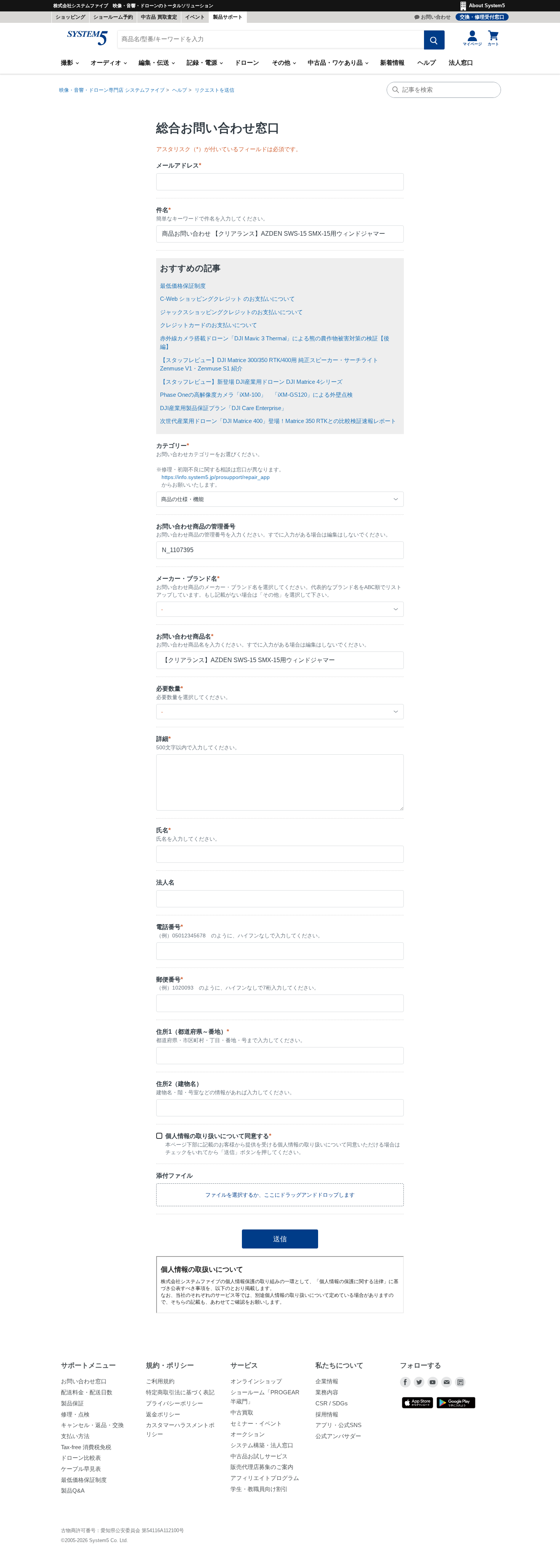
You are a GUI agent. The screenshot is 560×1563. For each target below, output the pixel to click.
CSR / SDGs (331, 1403)
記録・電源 (203, 62)
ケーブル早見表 (81, 1469)
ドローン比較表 (81, 1457)
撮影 (68, 62)
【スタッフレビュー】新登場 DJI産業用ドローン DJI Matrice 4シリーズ (251, 381)
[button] (280, 1194)
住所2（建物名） (179, 1084)
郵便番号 (169, 979)
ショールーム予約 (113, 17)
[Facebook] (405, 1382)
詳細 (163, 739)
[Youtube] (432, 1382)
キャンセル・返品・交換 (92, 1425)
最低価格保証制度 (183, 286)
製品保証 (72, 1403)
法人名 (165, 882)
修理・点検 (75, 1414)
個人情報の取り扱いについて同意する (218, 1136)
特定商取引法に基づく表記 (180, 1392)
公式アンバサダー (338, 1436)
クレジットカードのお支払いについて (208, 325)
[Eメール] (446, 1382)
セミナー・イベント (256, 1423)
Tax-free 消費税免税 (86, 1447)
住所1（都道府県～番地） (192, 1031)
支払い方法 (75, 1436)
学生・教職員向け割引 (259, 1489)
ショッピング (70, 17)
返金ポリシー (163, 1414)
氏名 (163, 830)
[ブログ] (460, 1382)
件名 (163, 210)
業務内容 (326, 1392)
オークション (247, 1434)
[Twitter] (419, 1382)
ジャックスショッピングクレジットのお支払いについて (231, 312)
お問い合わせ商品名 (184, 636)
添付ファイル (174, 1175)
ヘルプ (427, 62)
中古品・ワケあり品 (336, 62)
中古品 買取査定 (159, 17)
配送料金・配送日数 (86, 1392)
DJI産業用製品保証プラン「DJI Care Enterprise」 (223, 408)
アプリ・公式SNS (338, 1425)
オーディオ (107, 62)
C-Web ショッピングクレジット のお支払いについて (227, 298)
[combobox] (280, 499)
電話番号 (169, 927)
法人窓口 (461, 62)
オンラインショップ (256, 1381)
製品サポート (228, 17)
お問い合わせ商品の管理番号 (195, 526)
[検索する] (434, 39)
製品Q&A (73, 1490)
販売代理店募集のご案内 (261, 1467)
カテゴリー (172, 445)
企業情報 (326, 1381)
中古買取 (241, 1412)
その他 (282, 62)
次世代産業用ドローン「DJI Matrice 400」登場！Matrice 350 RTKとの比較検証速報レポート (278, 421)
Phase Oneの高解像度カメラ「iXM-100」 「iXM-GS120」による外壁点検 (256, 394)
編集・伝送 (155, 62)
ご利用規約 (160, 1381)
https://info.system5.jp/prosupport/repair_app (216, 477)
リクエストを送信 (214, 90)
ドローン (247, 62)
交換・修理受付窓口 (482, 17)
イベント (195, 17)
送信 (280, 1239)
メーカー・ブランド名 (187, 578)
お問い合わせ (436, 17)
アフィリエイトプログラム (264, 1478)
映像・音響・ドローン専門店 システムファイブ (112, 90)
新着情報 (392, 62)
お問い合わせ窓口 (84, 1381)
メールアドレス (178, 165)
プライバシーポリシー (174, 1403)
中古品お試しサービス (259, 1456)
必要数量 (169, 688)
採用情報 (326, 1414)
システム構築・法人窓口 (261, 1445)
